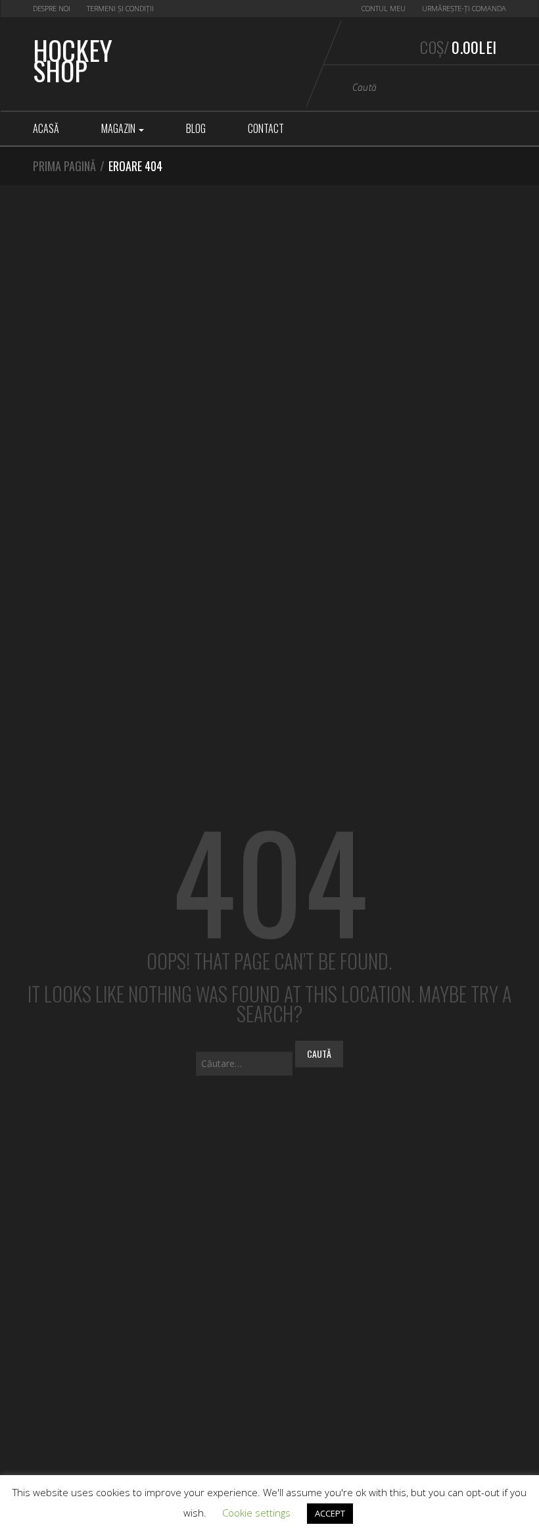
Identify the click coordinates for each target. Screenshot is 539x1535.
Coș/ (458, 47)
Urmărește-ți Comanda (464, 8)
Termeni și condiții (120, 8)
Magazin (119, 128)
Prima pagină (64, 165)
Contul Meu (384, 8)
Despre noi (51, 8)
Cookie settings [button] (256, 1512)
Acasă (46, 128)
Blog (196, 128)
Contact (266, 128)
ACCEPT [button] (330, 1513)
